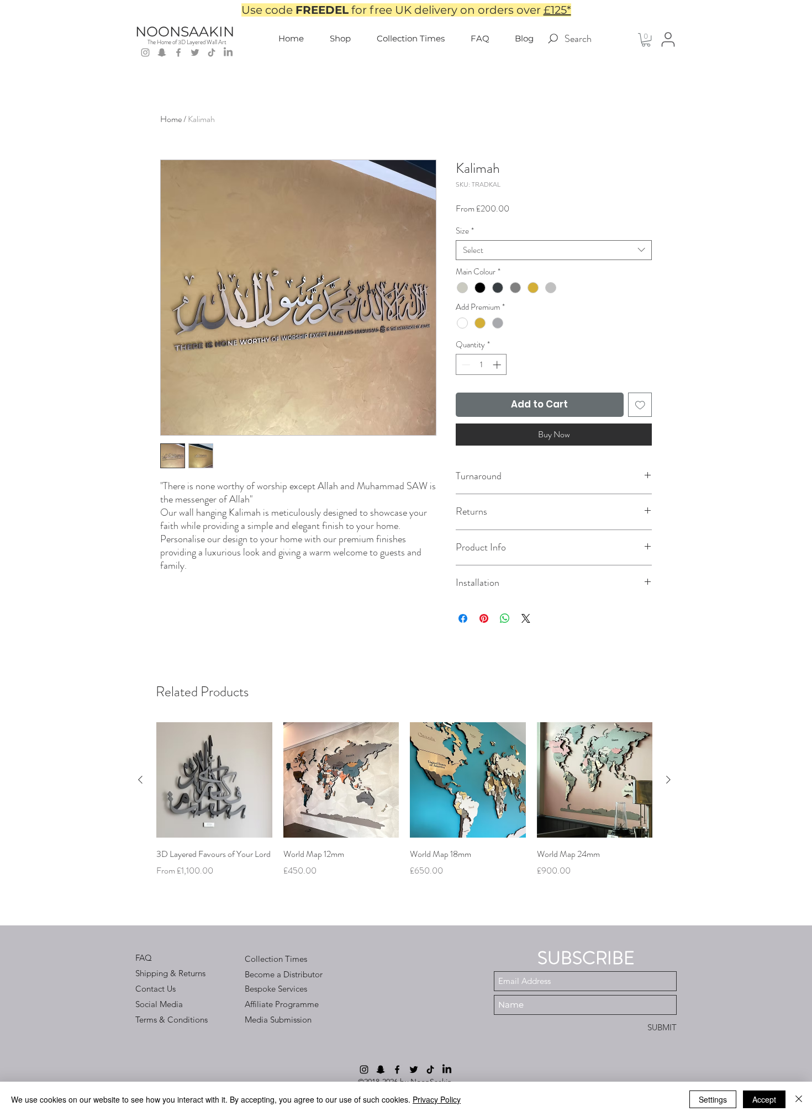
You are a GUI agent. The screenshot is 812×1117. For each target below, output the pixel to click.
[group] (404, 808)
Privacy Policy (437, 1099)
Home (171, 119)
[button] (646, 39)
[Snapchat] (161, 52)
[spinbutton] (481, 364)
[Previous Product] (140, 779)
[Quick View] (214, 780)
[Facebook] (178, 52)
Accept (764, 1099)
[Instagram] (145, 52)
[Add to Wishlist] (640, 405)
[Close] (798, 1099)
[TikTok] (211, 52)
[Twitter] (195, 52)
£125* (557, 10)
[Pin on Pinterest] (484, 618)
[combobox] (554, 250)
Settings (713, 1099)
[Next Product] (668, 779)
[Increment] (498, 364)
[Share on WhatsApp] (505, 618)
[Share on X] (525, 618)
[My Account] (668, 39)
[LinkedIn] (228, 52)
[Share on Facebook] (463, 618)
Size (465, 231)
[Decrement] (464, 364)
